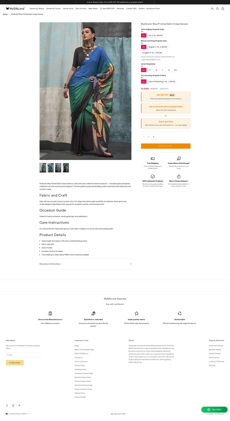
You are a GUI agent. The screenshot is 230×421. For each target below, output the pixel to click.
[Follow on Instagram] (13, 405)
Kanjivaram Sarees (216, 345)
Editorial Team (80, 393)
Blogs (77, 345)
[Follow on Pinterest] (19, 405)
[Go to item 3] (58, 168)
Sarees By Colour (53, 8)
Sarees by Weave (37, 8)
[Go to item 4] (66, 168)
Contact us (79, 357)
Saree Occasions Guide (83, 389)
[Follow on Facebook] (7, 405)
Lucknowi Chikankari (216, 361)
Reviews (120, 8)
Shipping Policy (80, 369)
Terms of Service (81, 361)
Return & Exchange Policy (84, 349)
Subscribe (14, 363)
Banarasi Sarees (215, 349)
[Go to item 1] (43, 168)
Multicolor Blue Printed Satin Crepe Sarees (27, 14)
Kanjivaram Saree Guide (84, 373)
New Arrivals (81, 8)
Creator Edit (131, 8)
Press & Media (80, 397)
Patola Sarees (214, 357)
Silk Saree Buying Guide (83, 385)
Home (5, 14)
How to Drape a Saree (83, 381)
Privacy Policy (80, 365)
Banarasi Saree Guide (83, 377)
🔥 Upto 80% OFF (107, 8)
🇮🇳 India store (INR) (118, 414)
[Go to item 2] (50, 168)
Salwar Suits (68, 8)
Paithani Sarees (215, 353)
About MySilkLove (81, 353)
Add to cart (166, 146)
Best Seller (93, 8)
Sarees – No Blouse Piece (149, 8)
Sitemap (212, 365)
